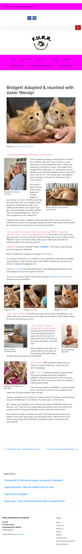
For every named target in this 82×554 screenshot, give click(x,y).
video (16, 407)
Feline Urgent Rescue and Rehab (15, 518)
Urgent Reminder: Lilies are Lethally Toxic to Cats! (29, 487)
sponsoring (63, 277)
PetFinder (48, 254)
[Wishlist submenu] (72, 59)
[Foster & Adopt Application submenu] (53, 65)
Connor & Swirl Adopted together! (61, 449)
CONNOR (44, 247)
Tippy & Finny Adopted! (15, 494)
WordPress (20, 534)
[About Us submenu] (47, 59)
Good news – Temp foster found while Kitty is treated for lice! (34, 501)
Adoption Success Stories (24, 146)
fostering (53, 277)
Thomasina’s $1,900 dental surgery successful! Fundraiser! (33, 480)
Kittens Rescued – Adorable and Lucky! (23, 449)
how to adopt (17, 269)
